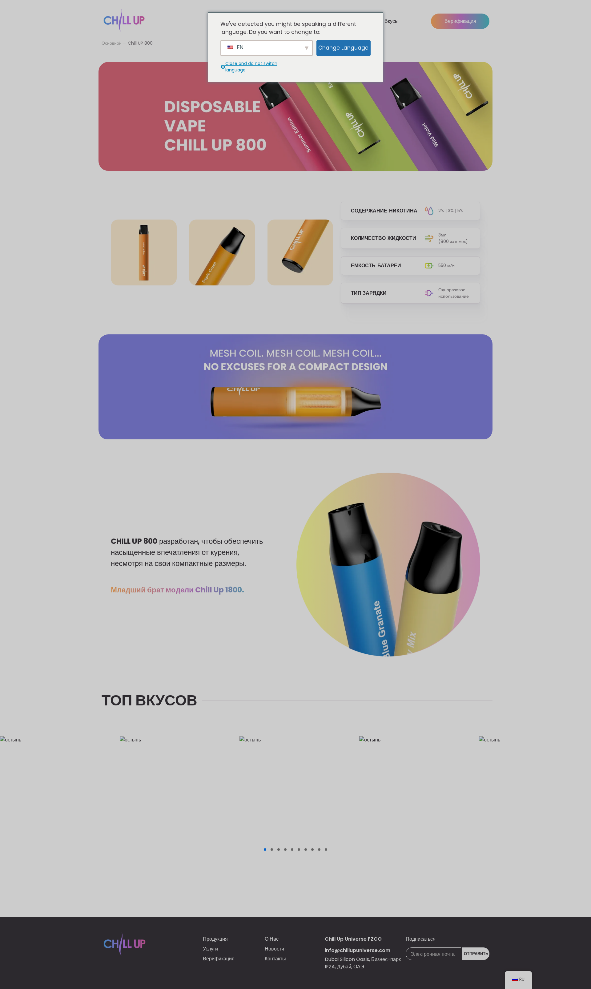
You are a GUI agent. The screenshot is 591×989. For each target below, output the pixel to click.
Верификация (460, 21)
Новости (274, 948)
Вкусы (391, 21)
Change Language (343, 47)
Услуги (210, 948)
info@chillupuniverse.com (357, 950)
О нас (272, 939)
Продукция (215, 939)
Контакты (275, 958)
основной (112, 43)
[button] (265, 849)
